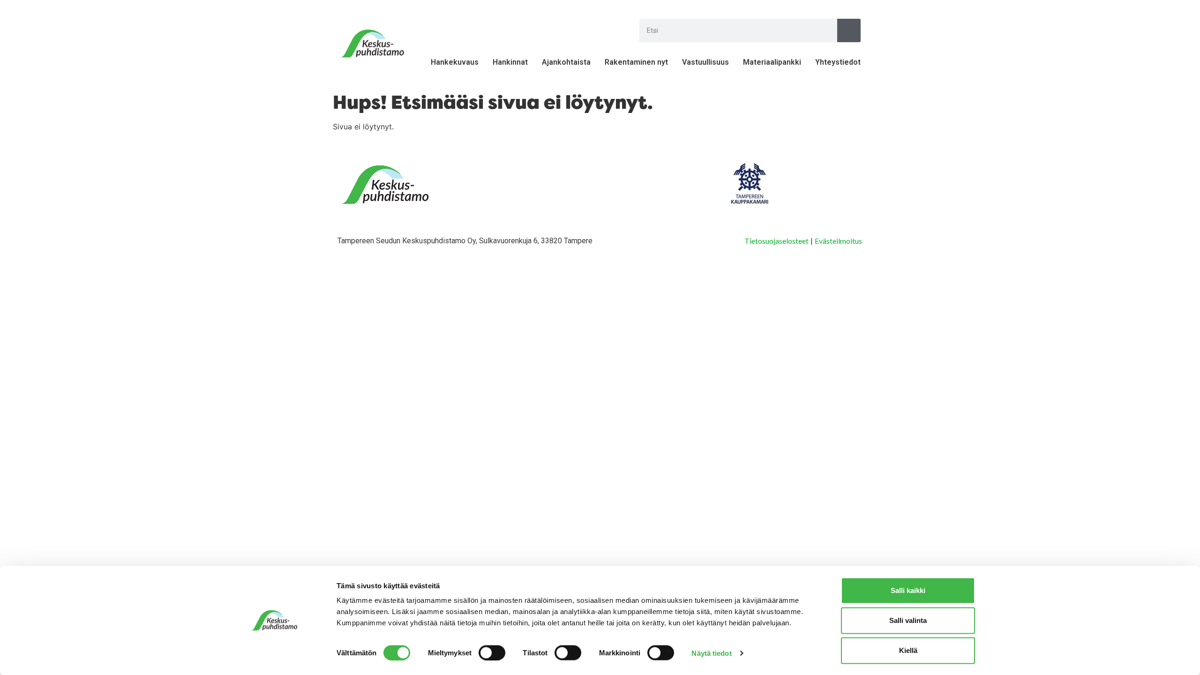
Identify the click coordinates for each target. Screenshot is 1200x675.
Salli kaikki (908, 590)
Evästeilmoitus (838, 240)
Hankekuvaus (455, 62)
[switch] (492, 652)
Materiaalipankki (772, 62)
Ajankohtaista (566, 62)
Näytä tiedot (711, 653)
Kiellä (908, 650)
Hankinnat (510, 62)
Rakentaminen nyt (636, 62)
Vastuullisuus (705, 62)
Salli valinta (908, 620)
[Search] (849, 30)
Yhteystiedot (838, 62)
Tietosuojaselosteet (776, 240)
